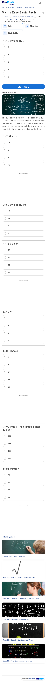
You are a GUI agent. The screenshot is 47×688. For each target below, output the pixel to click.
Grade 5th (23, 17)
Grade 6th (30, 17)
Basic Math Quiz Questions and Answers (17, 661)
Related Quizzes (8, 537)
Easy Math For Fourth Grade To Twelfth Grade (19, 577)
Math (6, 17)
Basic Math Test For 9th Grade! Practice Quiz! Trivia (21, 598)
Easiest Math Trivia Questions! (14, 557)
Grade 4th (16, 17)
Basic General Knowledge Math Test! (16, 619)
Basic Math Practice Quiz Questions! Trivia (18, 640)
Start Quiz (23, 86)
